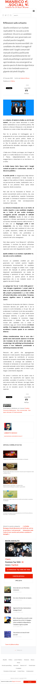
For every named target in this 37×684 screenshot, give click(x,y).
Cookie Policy (21, 671)
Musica (32, 659)
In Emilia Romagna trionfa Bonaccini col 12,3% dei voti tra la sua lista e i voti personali (18, 513)
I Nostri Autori (32, 665)
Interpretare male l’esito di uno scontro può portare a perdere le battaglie (18, 500)
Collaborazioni (29, 671)
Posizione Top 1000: (14, 562)
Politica (13, 81)
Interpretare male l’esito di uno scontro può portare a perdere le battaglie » (18, 532)
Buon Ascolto (12, 541)
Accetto (29, 681)
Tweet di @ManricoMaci (12, 644)
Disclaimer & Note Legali (10, 671)
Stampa (26, 93)
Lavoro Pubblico (18, 659)
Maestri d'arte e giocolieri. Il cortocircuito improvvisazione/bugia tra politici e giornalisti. (14, 486)
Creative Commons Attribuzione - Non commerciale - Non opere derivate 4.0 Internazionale (17, 410)
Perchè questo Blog (6, 665)
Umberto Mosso (24, 78)
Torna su (19, 650)
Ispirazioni (15, 665)
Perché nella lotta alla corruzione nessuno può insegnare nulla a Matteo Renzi (18, 472)
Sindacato (26, 659)
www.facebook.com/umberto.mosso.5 (13, 436)
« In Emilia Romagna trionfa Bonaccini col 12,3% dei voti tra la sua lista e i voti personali (18, 528)
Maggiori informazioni (16, 681)
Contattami (18, 668)
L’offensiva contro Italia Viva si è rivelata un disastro (15, 459)
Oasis (7, 559)
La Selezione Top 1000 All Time (18, 569)
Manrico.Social (20, 4)
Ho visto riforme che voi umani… (22, 598)
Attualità (5, 659)
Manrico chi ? (23, 665)
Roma (18, 662)
